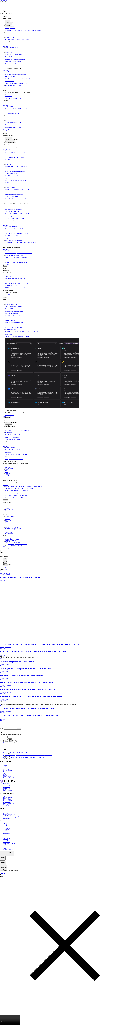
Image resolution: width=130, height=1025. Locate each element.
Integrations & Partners (8, 773)
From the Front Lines (7, 770)
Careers (4, 6)
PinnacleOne (5, 775)
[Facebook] (3, 873)
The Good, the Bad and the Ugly (10, 777)
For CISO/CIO (6, 769)
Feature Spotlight (6, 768)
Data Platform (6, 766)
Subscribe (10, 739)
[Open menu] (0, 550)
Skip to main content (4, 0)
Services (5, 265)
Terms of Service (13, 745)
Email (3, 737)
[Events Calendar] (3, 10)
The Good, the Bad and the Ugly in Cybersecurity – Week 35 (16, 752)
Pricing (4, 546)
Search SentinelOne (4, 13)
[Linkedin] (2, 873)
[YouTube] (4, 873)
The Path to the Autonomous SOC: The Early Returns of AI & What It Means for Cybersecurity (23, 757)
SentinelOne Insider (7, 776)
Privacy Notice (2, 742)
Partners (5, 297)
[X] (0, 873)
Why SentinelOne (6, 417)
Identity (4, 771)
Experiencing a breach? (8, 4)
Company (5, 765)
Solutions (5, 133)
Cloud (4, 764)
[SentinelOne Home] (8, 782)
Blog (4, 5)
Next (1, 723)
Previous (2, 720)
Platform (5, 16)
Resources (5, 500)
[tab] (7, 21)
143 (4, 721)
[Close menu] (0, 551)
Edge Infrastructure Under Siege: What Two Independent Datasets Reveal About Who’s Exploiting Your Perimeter (27, 755)
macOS (4, 774)
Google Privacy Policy (4, 745)
